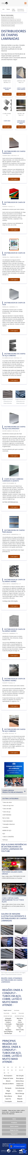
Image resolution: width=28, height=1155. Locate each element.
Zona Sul (14, 1013)
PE (8, 1070)
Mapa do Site (14, 1130)
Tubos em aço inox (8, 805)
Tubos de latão (6, 808)
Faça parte (14, 1134)
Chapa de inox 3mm (17, 22)
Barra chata (5, 818)
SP (16, 1067)
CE (15, 1070)
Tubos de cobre (7, 802)
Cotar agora (7, 94)
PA (8, 1073)
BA (12, 1070)
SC (23, 1067)
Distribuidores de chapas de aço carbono (11, 20)
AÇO (3, 833)
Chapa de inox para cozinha (8, 25)
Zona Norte (16, 1010)
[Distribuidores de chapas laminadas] (7, 73)
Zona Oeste (6, 1013)
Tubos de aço (6, 812)
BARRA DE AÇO (6, 830)
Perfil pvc (5, 840)
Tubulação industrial (8, 824)
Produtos (14, 1122)
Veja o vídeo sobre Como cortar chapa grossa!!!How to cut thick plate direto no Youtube (13, 906)
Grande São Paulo (8, 1016)
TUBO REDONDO (7, 821)
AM (4, 1073)
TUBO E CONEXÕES (8, 837)
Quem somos (14, 1126)
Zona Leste (21, 1013)
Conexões (5, 827)
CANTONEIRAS (6, 815)
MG (8, 1067)
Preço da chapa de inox (7, 22)
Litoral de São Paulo (19, 1016)
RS (4, 1070)
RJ (4, 1067)
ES (12, 1067)
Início (14, 1119)
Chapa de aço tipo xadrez (7, 17)
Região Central (7, 1010)
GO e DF (21, 1070)
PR (19, 1067)
